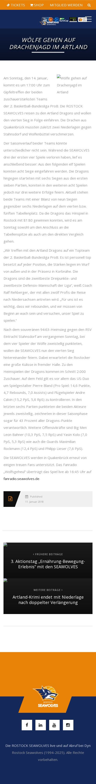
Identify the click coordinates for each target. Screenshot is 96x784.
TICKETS (17, 5)
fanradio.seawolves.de (21, 478)
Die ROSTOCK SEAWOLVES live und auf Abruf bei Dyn (48, 745)
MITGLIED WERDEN (65, 5)
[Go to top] (48, 696)
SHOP (38, 5)
